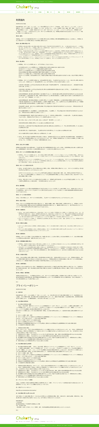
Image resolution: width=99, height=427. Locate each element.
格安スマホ (30, 12)
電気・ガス (49, 12)
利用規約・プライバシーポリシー (49, 425)
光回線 (39, 12)
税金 (59, 12)
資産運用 (78, 12)
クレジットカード (21, 12)
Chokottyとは (29, 425)
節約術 (68, 12)
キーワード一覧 (37, 425)
